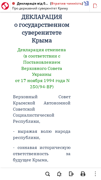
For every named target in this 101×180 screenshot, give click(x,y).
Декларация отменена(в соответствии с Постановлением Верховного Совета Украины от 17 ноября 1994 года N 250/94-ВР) (41, 68)
